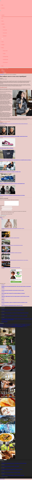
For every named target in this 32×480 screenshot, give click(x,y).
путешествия (20, 326)
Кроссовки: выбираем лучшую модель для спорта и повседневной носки (12, 183)
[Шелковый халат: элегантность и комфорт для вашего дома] (7, 170)
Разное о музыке (5, 50)
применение (8, 326)
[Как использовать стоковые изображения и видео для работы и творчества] (7, 362)
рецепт (24, 326)
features (1, 324)
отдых (13, 325)
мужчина (1, 325)
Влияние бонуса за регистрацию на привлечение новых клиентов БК (11, 267)
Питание (3, 44)
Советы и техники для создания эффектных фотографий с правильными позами (13, 136)
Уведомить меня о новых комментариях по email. (7, 212)
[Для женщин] (2, 1)
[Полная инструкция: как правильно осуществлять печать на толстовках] (7, 193)
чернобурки (8, 121)
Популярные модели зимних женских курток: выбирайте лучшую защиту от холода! (13, 228)
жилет (3, 121)
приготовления (5, 326)
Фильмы (4, 53)
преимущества (28, 325)
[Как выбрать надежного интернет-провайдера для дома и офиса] (7, 432)
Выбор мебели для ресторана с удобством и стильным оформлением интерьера (12, 245)
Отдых (3, 41)
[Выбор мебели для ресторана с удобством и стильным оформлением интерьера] (6, 244)
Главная (1, 74)
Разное (3, 47)
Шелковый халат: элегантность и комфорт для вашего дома (10, 171)
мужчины (4, 325)
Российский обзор (5, 59)
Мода (2, 38)
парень (21, 325)
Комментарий (2, 205)
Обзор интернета (5, 62)
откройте (16, 325)
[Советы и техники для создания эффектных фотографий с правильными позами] (7, 134)
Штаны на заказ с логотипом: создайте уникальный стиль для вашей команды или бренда (15, 159)
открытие (19, 325)
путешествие (13, 326)
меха (6, 121)
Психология (4, 35)
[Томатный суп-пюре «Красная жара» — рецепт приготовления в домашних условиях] (7, 371)
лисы (5, 121)
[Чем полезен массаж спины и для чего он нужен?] (7, 388)
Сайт (0, 209)
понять (24, 325)
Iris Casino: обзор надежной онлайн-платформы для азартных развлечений (11, 252)
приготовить (1, 326)
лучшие (26, 324)
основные (6, 325)
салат (25, 326)
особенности (10, 325)
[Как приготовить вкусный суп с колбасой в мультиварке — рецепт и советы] (7, 441)
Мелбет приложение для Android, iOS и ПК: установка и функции (10, 237)
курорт (24, 324)
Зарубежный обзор (5, 56)
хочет (26, 326)
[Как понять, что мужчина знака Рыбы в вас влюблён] (7, 353)
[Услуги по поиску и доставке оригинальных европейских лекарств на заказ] (7, 397)
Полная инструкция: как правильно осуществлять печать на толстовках (12, 195)
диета (16, 324)
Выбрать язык (2, 459)
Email (1, 208)
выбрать (1, 121)
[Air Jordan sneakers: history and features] (7, 146)
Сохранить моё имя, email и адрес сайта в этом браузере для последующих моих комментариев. (13, 211)
